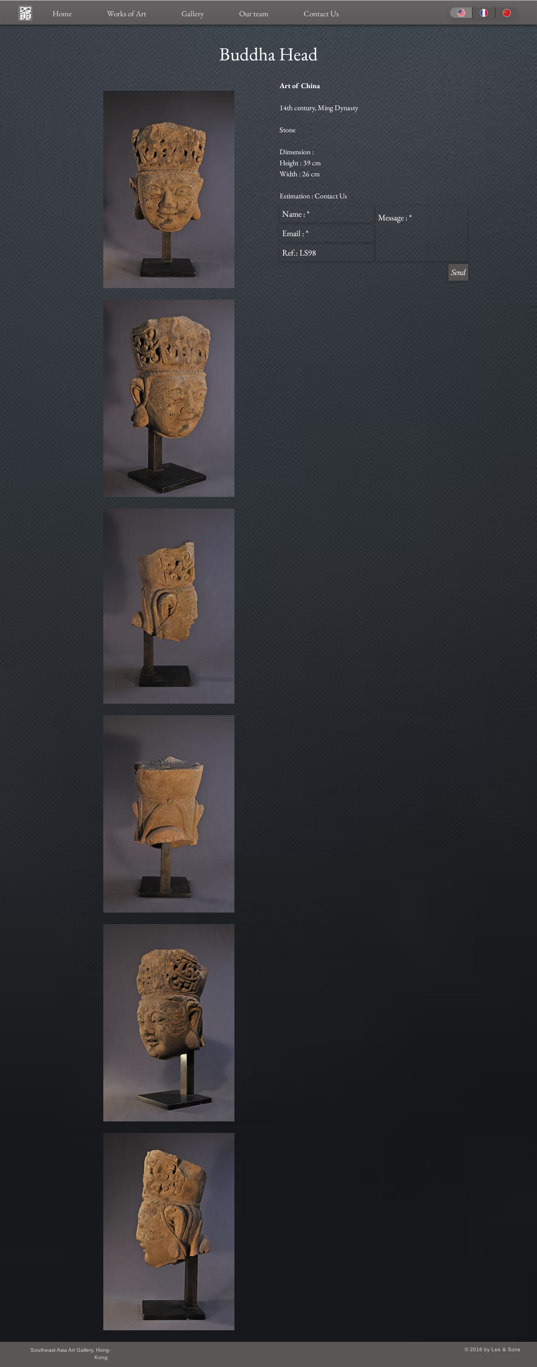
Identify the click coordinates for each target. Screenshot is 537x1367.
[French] (483, 12)
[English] (461, 12)
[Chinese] (506, 12)
